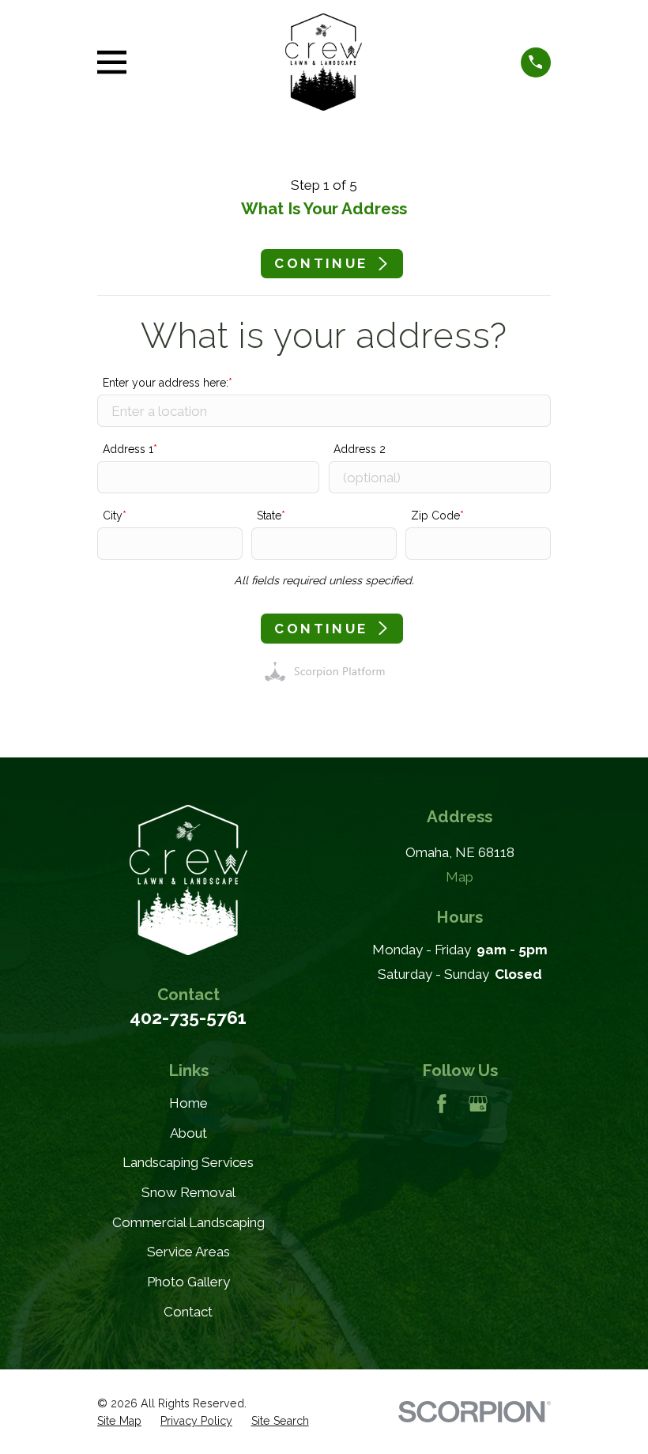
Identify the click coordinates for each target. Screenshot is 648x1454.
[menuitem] (119, 1421)
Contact (188, 1312)
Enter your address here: (165, 382)
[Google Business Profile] (478, 1103)
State (269, 515)
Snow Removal (188, 1192)
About (188, 1133)
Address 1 (128, 449)
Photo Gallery (188, 1282)
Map (459, 877)
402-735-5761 (188, 1017)
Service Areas (188, 1252)
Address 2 (359, 449)
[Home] (323, 62)
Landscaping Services (188, 1162)
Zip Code (435, 515)
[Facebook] (441, 1103)
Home (188, 1103)
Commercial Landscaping (188, 1222)
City (112, 515)
